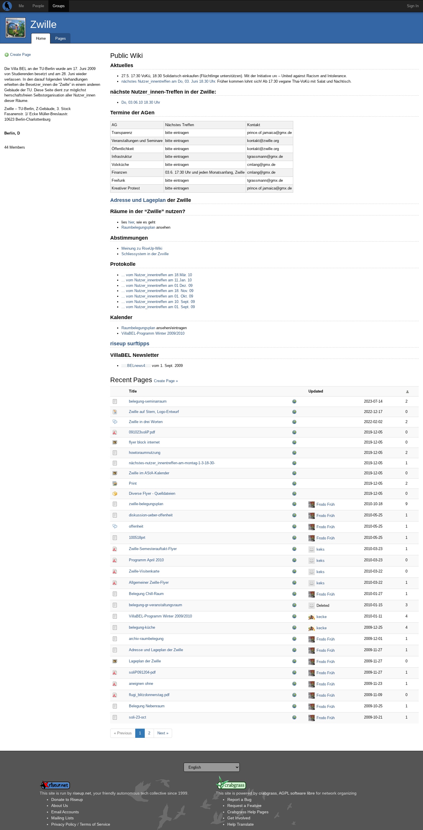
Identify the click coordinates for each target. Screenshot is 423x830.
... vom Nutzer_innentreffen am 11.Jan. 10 (156, 280)
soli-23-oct (137, 717)
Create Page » (166, 381)
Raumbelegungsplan (138, 227)
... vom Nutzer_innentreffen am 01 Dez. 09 (157, 285)
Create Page (20, 54)
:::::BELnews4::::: (136, 365)
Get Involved (238, 818)
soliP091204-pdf (142, 672)
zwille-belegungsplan (146, 504)
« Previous (123, 733)
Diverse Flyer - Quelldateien (152, 493)
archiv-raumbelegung (146, 638)
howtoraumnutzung (144, 452)
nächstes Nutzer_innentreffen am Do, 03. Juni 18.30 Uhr (168, 81)
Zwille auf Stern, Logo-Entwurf (154, 412)
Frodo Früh (326, 504)
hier (131, 222)
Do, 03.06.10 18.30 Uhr (140, 102)
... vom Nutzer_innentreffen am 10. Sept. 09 (158, 302)
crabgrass (268, 793)
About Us (59, 805)
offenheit (136, 526)
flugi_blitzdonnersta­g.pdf (149, 695)
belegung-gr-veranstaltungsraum (155, 605)
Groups (59, 6)
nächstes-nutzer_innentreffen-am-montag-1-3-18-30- (172, 463)
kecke (322, 617)
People (38, 6)
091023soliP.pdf (142, 432)
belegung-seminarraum (148, 401)
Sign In (413, 6)
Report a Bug (239, 799)
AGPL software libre (297, 793)
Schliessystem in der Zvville (145, 254)
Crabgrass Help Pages (247, 812)
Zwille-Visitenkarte (144, 571)
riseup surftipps (129, 343)
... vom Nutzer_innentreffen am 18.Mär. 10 (156, 275)
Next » (162, 733)
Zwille (43, 24)
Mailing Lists (62, 818)
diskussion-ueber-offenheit (151, 515)
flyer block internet (144, 442)
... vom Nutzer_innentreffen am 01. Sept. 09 (158, 307)
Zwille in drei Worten (146, 422)
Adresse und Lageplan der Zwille (156, 650)
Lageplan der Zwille (145, 661)
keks (321, 549)
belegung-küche (142, 627)
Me (21, 6)
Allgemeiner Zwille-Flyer (149, 582)
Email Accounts (65, 812)
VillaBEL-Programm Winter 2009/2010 (152, 333)
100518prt (137, 537)
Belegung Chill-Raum (146, 594)
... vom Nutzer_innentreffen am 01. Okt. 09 (157, 296)
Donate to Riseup (67, 799)
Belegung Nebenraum (147, 706)
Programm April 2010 (146, 560)
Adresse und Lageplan (138, 200)
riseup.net (82, 793)
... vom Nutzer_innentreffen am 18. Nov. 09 (157, 291)
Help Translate (240, 824)
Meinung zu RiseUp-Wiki (141, 248)
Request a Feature (244, 805)
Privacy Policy (63, 824)
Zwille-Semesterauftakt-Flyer (153, 549)
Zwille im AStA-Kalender (149, 473)
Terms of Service (95, 824)
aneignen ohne (141, 683)
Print (133, 483)
